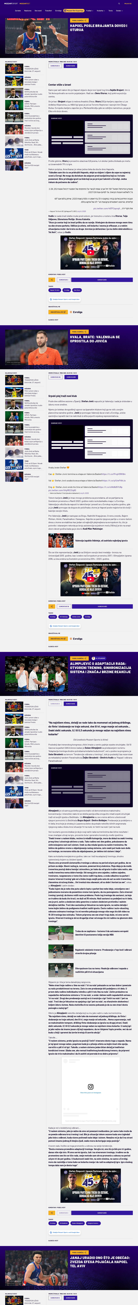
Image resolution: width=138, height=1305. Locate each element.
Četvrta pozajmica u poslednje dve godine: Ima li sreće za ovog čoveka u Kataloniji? (33, 118)
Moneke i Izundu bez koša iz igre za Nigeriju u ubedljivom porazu (34, 130)
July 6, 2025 (81, 211)
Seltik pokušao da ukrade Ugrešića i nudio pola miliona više (33, 94)
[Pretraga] (119, 3)
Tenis (26, 150)
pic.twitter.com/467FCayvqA (106, 208)
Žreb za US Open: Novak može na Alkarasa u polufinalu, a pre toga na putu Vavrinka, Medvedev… (34, 154)
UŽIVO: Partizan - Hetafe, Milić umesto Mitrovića (32, 106)
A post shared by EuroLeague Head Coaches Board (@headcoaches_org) (90, 1121)
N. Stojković (100, 658)
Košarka (28, 77)
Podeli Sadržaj (78, 20)
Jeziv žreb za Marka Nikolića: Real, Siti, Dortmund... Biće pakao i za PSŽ (33, 142)
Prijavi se (128, 3)
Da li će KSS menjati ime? (32, 166)
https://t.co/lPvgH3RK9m (114, 474)
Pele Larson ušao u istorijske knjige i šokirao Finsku (32, 81)
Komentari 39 (55, 377)
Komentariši (70, 66)
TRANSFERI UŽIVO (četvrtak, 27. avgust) (32, 70)
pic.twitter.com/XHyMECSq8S (62, 490)
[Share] (51, 280)
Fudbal (27, 66)
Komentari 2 (55, 66)
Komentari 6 (55, 1298)
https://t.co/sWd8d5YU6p (110, 487)
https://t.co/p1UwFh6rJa (113, 480)
